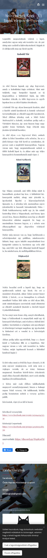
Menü (43, 4)
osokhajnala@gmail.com (14, 493)
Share (9, 450)
